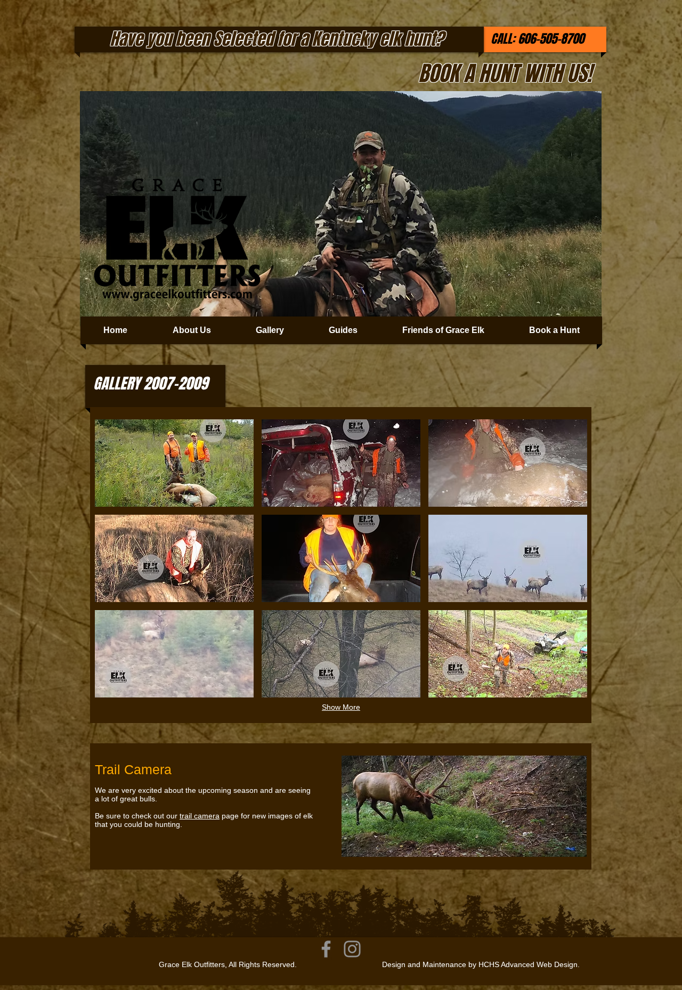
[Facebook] (326, 949)
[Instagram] (352, 949)
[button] (174, 463)
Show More (341, 707)
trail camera (200, 816)
